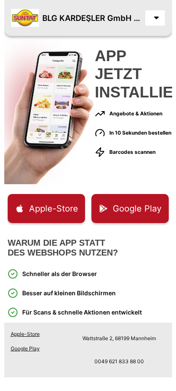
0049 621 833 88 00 (119, 361)
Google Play (25, 348)
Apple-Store (25, 334)
